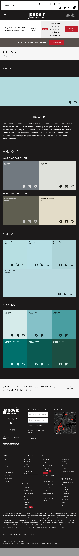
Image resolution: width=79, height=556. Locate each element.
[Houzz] (11, 423)
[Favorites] (64, 8)
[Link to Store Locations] (65, 423)
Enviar (34, 438)
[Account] (60, 8)
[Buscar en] (69, 8)
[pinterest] (17, 419)
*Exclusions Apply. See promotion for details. (18, 534)
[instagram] (9, 419)
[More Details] (24, 186)
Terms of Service (40, 430)
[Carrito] (74, 8)
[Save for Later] (75, 102)
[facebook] (5, 419)
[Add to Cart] (69, 102)
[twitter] (13, 419)
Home (5, 68)
